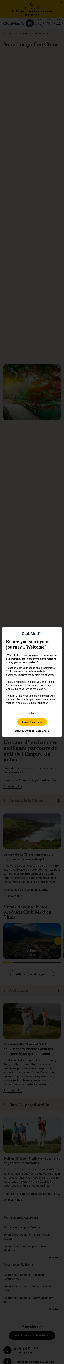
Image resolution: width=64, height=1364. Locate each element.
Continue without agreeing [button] (32, 731)
